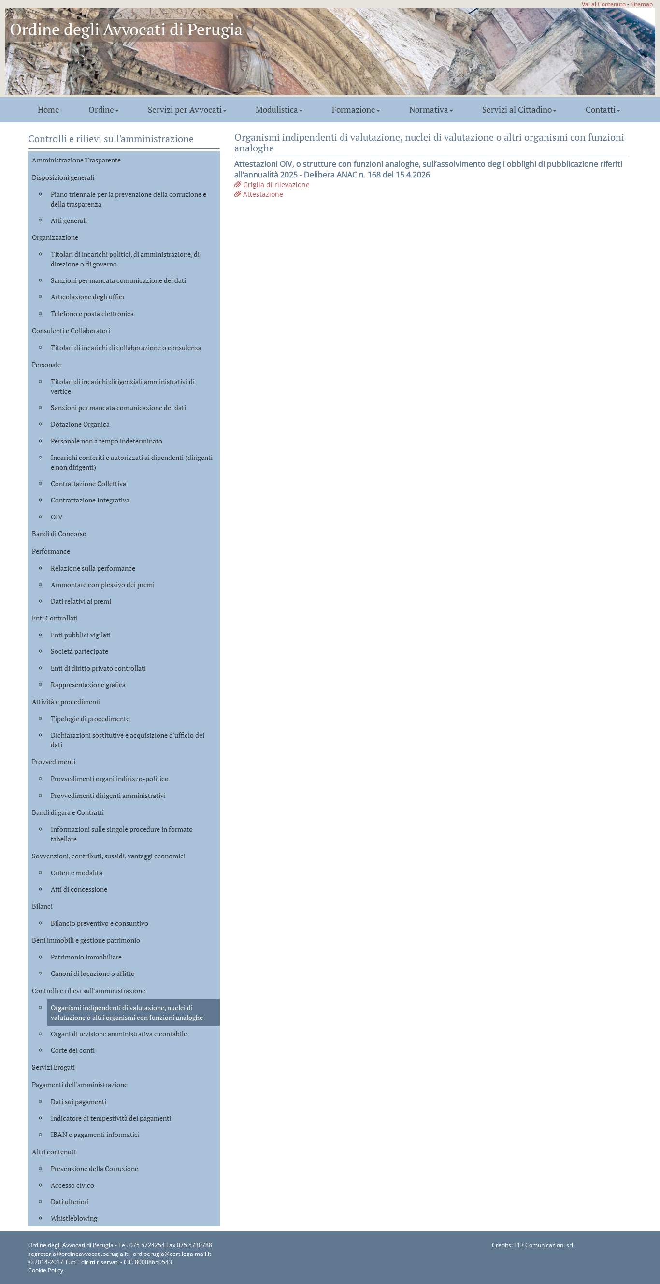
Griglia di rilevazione (275, 184)
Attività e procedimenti (66, 701)
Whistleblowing (74, 1218)
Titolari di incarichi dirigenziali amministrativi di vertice (123, 386)
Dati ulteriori (70, 1201)
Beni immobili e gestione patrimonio (86, 940)
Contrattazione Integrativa (90, 499)
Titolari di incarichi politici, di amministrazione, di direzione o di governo (125, 259)
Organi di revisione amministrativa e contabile (119, 1033)
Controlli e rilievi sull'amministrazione (88, 990)
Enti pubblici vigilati (81, 634)
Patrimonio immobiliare (86, 956)
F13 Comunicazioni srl (543, 1245)
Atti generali (69, 220)
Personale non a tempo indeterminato (106, 440)
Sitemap (642, 4)
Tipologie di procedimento (90, 718)
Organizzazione (55, 237)
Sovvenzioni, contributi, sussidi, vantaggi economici (109, 855)
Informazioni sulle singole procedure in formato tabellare (122, 834)
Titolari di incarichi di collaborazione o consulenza (126, 347)
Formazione (353, 109)
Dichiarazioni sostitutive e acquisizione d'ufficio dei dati (127, 739)
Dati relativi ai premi (81, 600)
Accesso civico (72, 1185)
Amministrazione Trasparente (76, 159)
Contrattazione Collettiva (88, 483)
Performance (51, 551)
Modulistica (277, 109)
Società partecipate (79, 651)
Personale (46, 364)
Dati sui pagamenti (78, 1101)
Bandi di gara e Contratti (68, 812)
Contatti (601, 109)
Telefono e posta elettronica (92, 313)
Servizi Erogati (53, 1067)
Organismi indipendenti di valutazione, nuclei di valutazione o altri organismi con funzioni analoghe (127, 1012)
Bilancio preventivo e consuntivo (99, 923)
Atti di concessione (79, 889)
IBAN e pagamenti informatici (95, 1134)
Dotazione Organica (80, 423)
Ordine (101, 109)
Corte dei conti (73, 1050)
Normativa (428, 109)
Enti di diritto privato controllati (98, 668)
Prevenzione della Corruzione (94, 1168)
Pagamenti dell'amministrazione (80, 1084)
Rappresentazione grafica (88, 684)
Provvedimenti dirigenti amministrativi (108, 795)
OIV (57, 516)
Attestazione (262, 194)
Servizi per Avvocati (185, 109)
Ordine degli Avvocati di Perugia (126, 29)
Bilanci (42, 906)
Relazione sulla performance (93, 568)
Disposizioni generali (63, 177)
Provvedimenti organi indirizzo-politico (110, 778)
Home (48, 109)
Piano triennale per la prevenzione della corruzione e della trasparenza (128, 199)
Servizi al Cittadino (517, 109)
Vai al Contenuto (604, 4)
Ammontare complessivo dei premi (103, 584)
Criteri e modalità (76, 872)
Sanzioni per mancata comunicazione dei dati (118, 280)
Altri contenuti (54, 1151)
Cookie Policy (45, 1270)
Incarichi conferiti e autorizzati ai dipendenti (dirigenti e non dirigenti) (132, 462)
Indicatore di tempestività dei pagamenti (111, 1117)
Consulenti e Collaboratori (71, 330)
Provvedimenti (53, 761)
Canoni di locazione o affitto (93, 973)
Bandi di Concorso (59, 533)
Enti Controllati (55, 617)
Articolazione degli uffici (87, 296)
